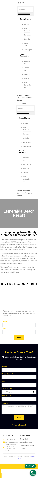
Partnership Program (27, 445)
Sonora (26, 24)
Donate (19, 196)
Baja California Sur (27, 85)
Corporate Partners (24, 193)
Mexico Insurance (23, 191)
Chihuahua (27, 35)
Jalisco (26, 78)
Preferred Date (7, 388)
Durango (27, 74)
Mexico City (27, 164)
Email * (5, 329)
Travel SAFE (21, 104)
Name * (5, 321)
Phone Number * (7, 374)
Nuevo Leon (27, 142)
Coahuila (27, 39)
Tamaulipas (28, 50)
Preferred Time (7, 396)
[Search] (24, 14)
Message (5, 403)
